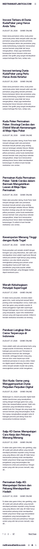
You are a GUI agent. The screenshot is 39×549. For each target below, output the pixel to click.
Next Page (32, 534)
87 (14, 534)
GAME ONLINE (26, 31)
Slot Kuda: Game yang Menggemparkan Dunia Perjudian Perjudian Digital (18, 383)
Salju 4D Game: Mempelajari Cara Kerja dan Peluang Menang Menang (19, 434)
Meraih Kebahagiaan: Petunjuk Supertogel (15, 286)
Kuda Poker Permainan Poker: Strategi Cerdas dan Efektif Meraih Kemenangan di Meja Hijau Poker (19, 126)
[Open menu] (35, 4)
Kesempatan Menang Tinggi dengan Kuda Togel (19, 239)
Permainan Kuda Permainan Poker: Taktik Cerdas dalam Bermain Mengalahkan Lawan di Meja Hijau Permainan (19, 184)
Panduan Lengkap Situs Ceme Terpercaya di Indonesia (17, 333)
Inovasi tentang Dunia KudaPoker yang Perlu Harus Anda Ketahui (16, 73)
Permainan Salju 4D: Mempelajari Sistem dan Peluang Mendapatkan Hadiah (17, 487)
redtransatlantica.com (17, 4)
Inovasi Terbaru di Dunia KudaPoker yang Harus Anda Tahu (17, 23)
